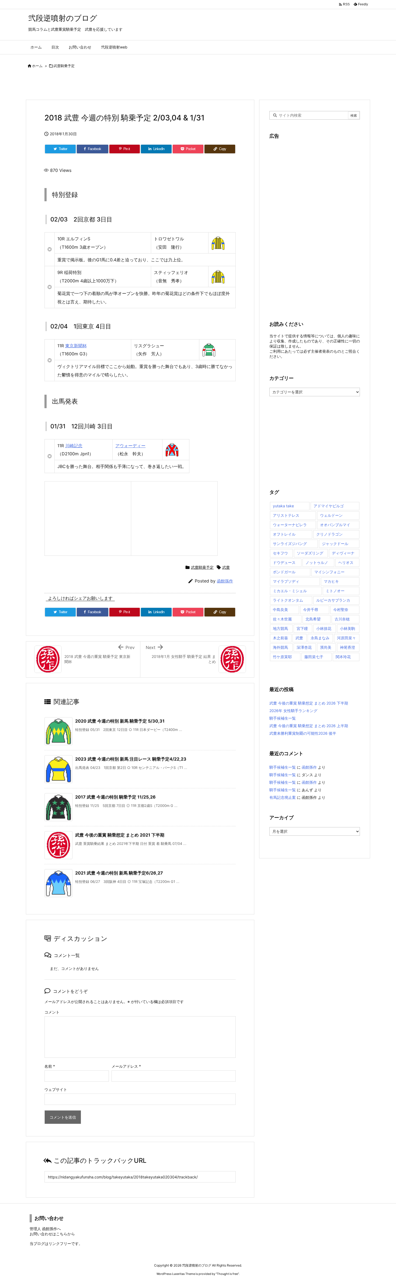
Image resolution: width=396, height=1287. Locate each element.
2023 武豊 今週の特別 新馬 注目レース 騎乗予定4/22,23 (130, 759)
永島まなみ (320, 638)
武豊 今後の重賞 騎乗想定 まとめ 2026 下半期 (308, 703)
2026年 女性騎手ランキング (293, 710)
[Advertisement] (89, 85)
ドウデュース (284, 562)
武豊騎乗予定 (64, 66)
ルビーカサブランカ (333, 600)
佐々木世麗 (282, 619)
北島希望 (313, 619)
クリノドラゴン (329, 534)
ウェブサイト (55, 1089)
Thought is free (227, 1274)
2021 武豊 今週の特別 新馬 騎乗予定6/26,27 (119, 873)
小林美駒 (347, 628)
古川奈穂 (342, 619)
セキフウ (280, 553)
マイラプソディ (286, 581)
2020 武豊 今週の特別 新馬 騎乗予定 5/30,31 (120, 721)
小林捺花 (323, 628)
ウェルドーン (331, 515)
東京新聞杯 (76, 345)
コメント (52, 1012)
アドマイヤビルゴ (329, 506)
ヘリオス (345, 562)
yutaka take (283, 506)
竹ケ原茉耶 (282, 656)
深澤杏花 (304, 647)
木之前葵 (280, 638)
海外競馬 (280, 647)
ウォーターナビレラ (290, 524)
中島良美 (280, 609)
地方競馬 (280, 628)
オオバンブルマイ (335, 524)
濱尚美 (325, 647)
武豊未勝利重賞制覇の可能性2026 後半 (302, 733)
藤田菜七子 (313, 656)
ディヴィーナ (343, 553)
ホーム (37, 66)
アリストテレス (286, 515)
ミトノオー (335, 590)
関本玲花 (343, 656)
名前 (49, 1066)
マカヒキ (331, 581)
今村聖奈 (340, 609)
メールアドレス (126, 1066)
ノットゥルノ (316, 562)
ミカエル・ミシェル (290, 590)
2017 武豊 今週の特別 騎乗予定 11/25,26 (115, 797)
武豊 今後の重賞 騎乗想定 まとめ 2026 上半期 (308, 725)
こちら (61, 1234)
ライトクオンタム (288, 600)
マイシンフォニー (329, 572)
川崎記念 (73, 445)
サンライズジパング (290, 543)
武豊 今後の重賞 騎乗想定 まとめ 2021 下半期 (119, 835)
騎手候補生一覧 (282, 718)
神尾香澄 (347, 647)
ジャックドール (335, 543)
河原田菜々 (346, 638)
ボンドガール (284, 572)
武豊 (226, 567)
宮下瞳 (302, 628)
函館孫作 (225, 581)
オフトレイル (284, 534)
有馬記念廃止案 (282, 797)
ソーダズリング (310, 553)
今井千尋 (310, 609)
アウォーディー (130, 445)
